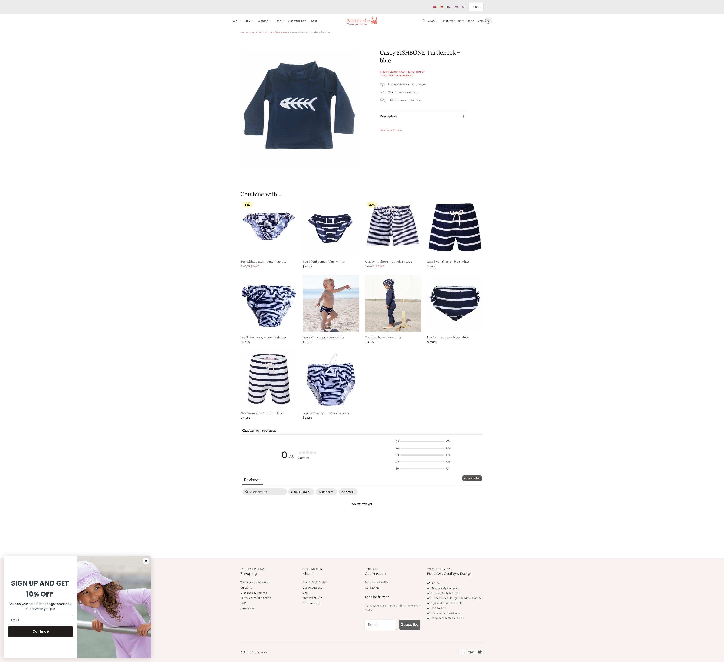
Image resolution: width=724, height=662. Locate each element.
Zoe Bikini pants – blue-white (323, 261)
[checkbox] (348, 491)
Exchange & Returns (253, 592)
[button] (423, 441)
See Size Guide (391, 130)
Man (278, 20)
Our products (311, 603)
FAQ (243, 603)
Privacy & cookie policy (255, 598)
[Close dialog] (146, 561)
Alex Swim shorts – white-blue (261, 413)
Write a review (472, 478)
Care (306, 592)
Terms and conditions (254, 582)
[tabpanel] (362, 516)
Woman (263, 20)
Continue (40, 631)
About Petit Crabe (314, 582)
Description (388, 116)
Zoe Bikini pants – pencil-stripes (263, 261)
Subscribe (409, 624)
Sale (314, 20)
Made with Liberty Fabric (457, 20)
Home (244, 32)
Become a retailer (376, 582)
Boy (247, 20)
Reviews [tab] (253, 479)
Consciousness (312, 587)
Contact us (372, 587)
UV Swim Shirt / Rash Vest (272, 32)
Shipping (246, 587)
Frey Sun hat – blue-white (383, 337)
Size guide (247, 608)
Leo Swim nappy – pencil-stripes (326, 413)
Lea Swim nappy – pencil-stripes (263, 337)
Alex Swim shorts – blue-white (448, 261)
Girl (235, 20)
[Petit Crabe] (362, 20)
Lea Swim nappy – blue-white (448, 337)
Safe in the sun (312, 598)
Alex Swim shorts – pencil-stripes (388, 261)
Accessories (296, 20)
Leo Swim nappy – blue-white (323, 337)
